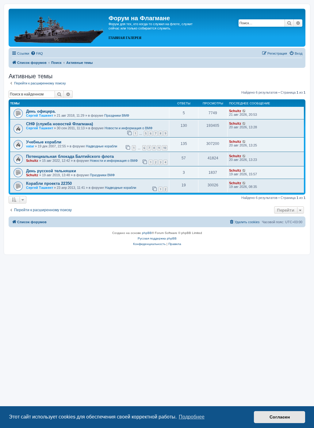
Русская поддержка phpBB (157, 238)
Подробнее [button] (192, 416)
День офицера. (41, 111)
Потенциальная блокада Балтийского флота (70, 156)
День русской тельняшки (51, 171)
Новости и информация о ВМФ (128, 128)
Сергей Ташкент (39, 115)
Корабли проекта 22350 (49, 183)
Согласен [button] (280, 416)
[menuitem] (37, 53)
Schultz (235, 111)
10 (164, 148)
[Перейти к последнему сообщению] (244, 111)
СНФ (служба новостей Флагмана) (59, 124)
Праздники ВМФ (116, 115)
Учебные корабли (43, 142)
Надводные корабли (101, 146)
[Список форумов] (59, 27)
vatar (30, 146)
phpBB (147, 233)
